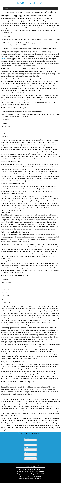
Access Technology (30, 466)
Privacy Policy (35, 465)
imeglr (3, 59)
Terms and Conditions (26, 465)
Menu (7, 8)
